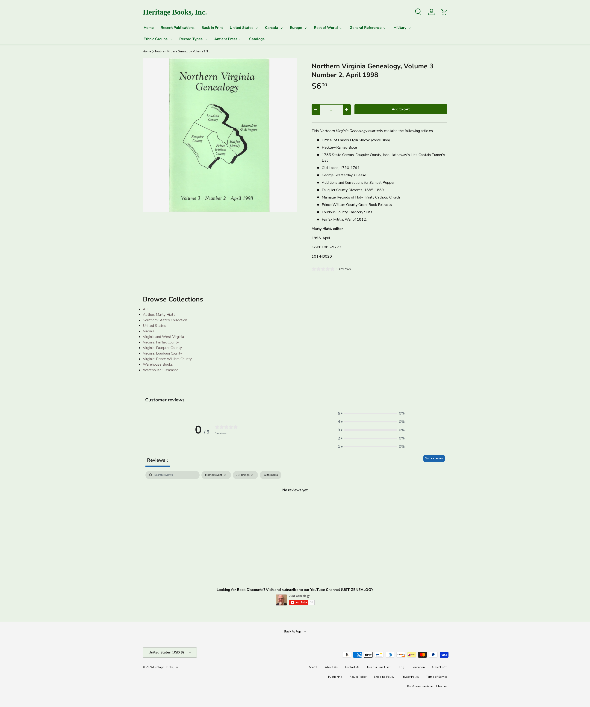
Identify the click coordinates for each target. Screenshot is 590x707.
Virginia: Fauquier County (162, 347)
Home (149, 27)
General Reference (366, 27)
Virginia (148, 331)
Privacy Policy (410, 677)
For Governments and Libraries (427, 686)
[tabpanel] (295, 505)
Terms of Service (436, 677)
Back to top (293, 631)
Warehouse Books (158, 364)
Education (418, 667)
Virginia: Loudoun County (162, 353)
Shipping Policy (384, 677)
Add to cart (401, 109)
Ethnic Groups (156, 39)
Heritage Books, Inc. (166, 667)
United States (241, 27)
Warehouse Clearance (160, 370)
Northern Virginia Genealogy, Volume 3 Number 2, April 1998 (182, 51)
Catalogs (257, 39)
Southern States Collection (165, 320)
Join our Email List (378, 667)
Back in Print (212, 27)
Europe (296, 27)
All (145, 309)
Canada (271, 27)
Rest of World (326, 27)
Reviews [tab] (157, 460)
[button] (371, 413)
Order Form (439, 667)
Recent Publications (178, 27)
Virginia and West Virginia (163, 336)
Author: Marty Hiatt (159, 314)
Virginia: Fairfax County (161, 342)
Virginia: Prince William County (167, 358)
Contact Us (352, 667)
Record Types (191, 39)
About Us (331, 667)
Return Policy (358, 677)
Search (313, 667)
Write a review (434, 458)
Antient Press (225, 39)
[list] (220, 135)
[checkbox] (270, 475)
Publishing (335, 677)
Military (399, 27)
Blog (401, 667)
